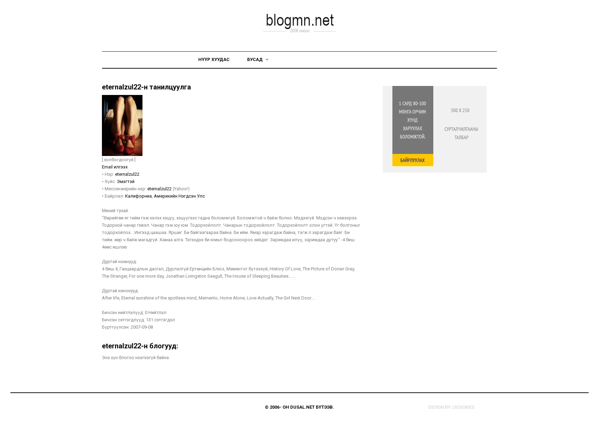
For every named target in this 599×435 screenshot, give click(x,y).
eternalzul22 (127, 174)
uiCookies (463, 407)
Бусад (255, 59)
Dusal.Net (302, 407)
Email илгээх (115, 166)
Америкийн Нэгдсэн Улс (179, 196)
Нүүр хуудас (213, 59)
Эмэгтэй (125, 181)
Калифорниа (138, 196)
